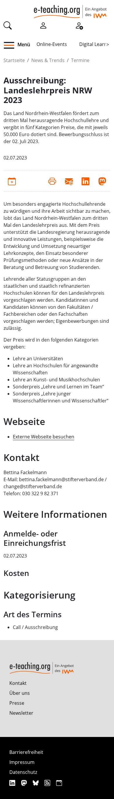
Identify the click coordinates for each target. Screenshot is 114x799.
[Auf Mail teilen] (69, 181)
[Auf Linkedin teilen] (85, 181)
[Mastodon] (24, 783)
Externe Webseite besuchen (43, 436)
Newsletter (21, 713)
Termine (80, 60)
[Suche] (8, 25)
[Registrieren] (79, 25)
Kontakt (18, 683)
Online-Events (52, 44)
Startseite (14, 60)
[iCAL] (59, 783)
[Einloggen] (43, 25)
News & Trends (48, 60)
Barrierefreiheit (26, 752)
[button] (11, 45)
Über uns (19, 693)
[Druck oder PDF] (52, 181)
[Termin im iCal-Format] (12, 181)
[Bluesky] (36, 783)
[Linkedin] (13, 783)
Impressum (21, 762)
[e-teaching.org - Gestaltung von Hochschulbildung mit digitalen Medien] (70, 9)
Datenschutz (23, 772)
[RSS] (48, 783)
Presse (16, 703)
